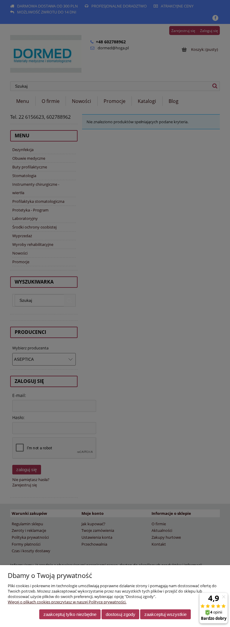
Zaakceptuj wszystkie (165, 614)
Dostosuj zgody (120, 614)
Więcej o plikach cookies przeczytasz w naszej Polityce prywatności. (67, 602)
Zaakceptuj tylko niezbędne (69, 614)
